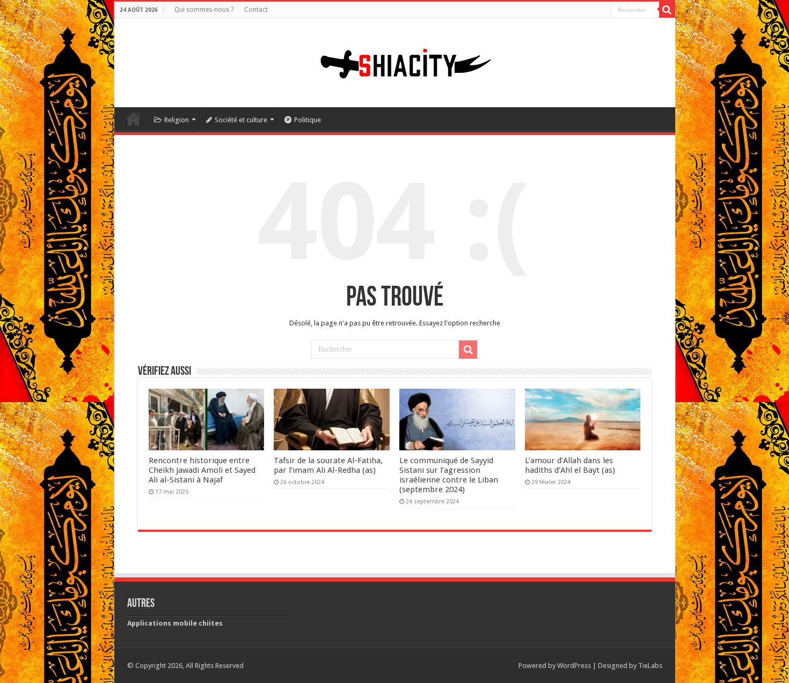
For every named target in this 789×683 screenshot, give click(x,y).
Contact (256, 9)
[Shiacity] (394, 60)
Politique (307, 120)
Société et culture (241, 120)
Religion (176, 120)
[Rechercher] (667, 10)
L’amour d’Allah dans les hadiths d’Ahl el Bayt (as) (570, 465)
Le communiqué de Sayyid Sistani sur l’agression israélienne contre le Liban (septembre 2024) (448, 475)
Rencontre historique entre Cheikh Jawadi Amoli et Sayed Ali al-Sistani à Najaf (202, 470)
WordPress (574, 666)
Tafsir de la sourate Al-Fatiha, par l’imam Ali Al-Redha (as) (328, 465)
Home (134, 118)
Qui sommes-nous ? (203, 9)
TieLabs (650, 666)
